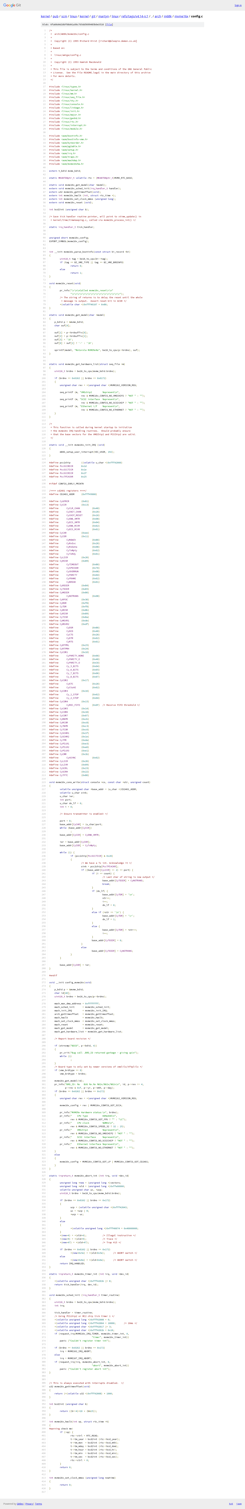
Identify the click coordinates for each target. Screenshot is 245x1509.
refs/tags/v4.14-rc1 (134, 16)
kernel (45, 16)
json (239, 1503)
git (94, 16)
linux (73, 16)
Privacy (29, 1503)
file (109, 24)
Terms (38, 1503)
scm (64, 16)
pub (55, 16)
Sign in (238, 5)
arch (158, 16)
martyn (103, 16)
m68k (168, 16)
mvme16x (181, 16)
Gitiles (20, 1503)
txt (231, 1503)
